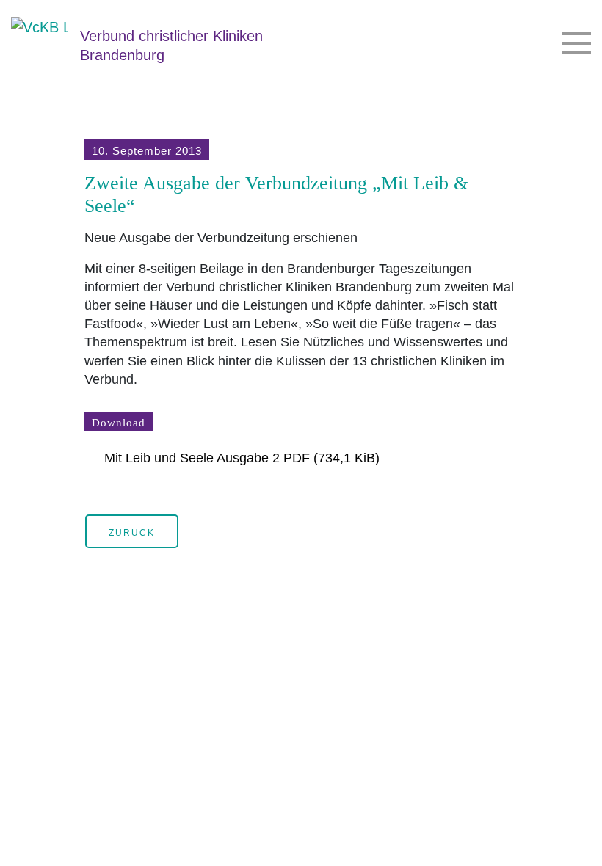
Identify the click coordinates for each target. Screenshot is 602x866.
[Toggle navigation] (576, 44)
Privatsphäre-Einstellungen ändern (25, 840)
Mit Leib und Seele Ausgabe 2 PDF (242, 458)
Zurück (132, 533)
